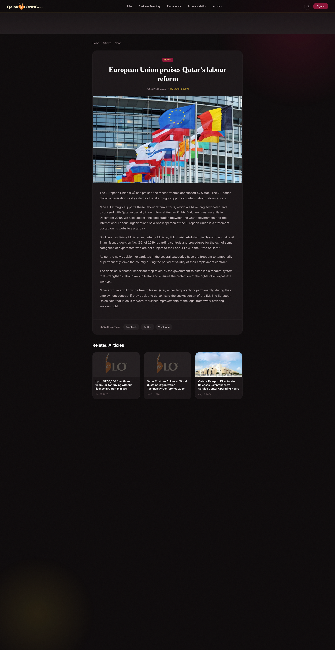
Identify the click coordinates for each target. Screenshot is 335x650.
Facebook (131, 327)
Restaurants (174, 6)
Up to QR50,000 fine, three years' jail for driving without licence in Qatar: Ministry (113, 385)
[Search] (307, 6)
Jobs (129, 6)
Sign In (321, 6)
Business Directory (150, 6)
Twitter (147, 327)
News (118, 42)
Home (95, 42)
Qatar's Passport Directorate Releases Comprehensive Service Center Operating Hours (218, 385)
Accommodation (197, 6)
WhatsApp (164, 327)
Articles (217, 6)
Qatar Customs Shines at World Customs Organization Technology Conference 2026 (167, 385)
